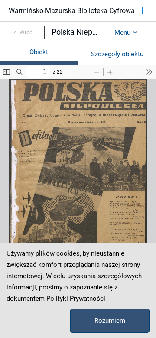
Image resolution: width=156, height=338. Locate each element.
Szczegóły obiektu (117, 54)
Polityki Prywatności (75, 298)
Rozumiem (109, 321)
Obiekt (38, 52)
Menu (122, 32)
